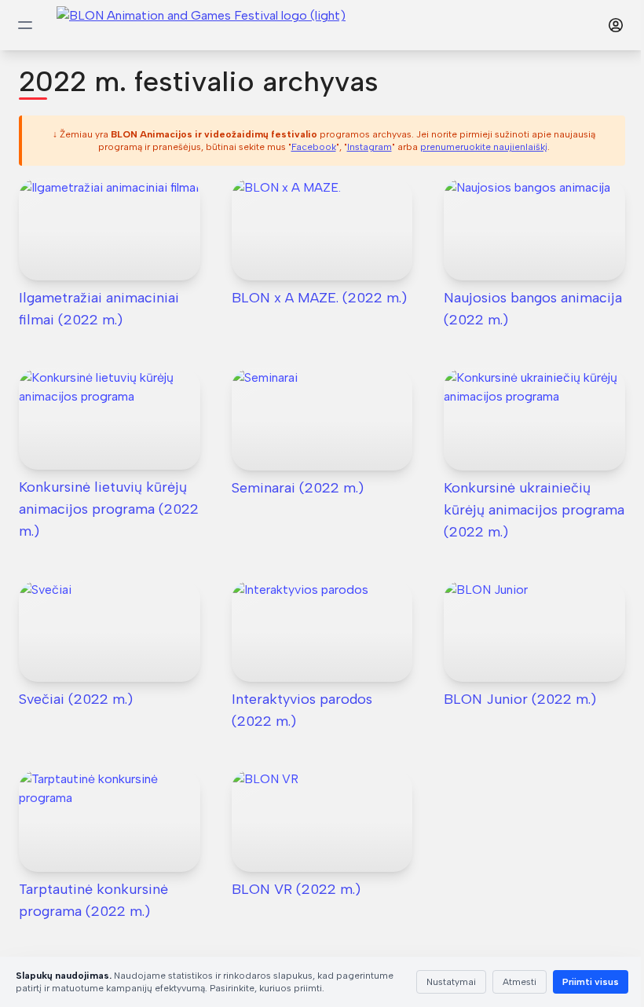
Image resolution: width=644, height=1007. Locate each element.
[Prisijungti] (615, 25)
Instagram (369, 146)
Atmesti (519, 981)
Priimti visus (590, 981)
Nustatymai (451, 981)
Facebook (313, 146)
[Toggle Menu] (25, 25)
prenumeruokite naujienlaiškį (483, 146)
